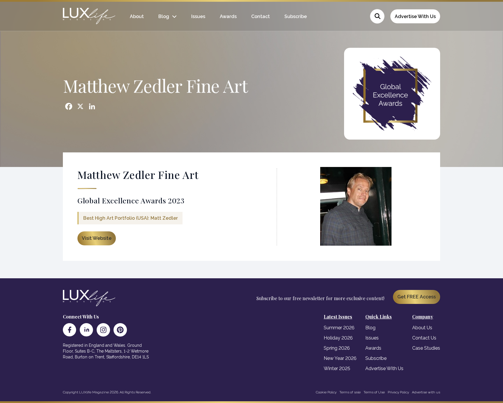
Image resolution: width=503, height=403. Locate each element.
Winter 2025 (337, 368)
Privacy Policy (398, 392)
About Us (422, 327)
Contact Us (424, 338)
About (137, 16)
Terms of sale (350, 392)
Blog (163, 16)
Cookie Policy (326, 392)
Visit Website (96, 238)
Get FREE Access (416, 297)
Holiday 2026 (338, 338)
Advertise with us (426, 392)
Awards (228, 16)
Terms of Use (374, 392)
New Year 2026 (340, 358)
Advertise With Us (415, 16)
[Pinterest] (120, 330)
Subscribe (295, 16)
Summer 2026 (339, 327)
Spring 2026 (337, 348)
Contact (260, 16)
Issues (198, 16)
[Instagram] (103, 330)
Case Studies (426, 348)
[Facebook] (69, 330)
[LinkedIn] (86, 330)
